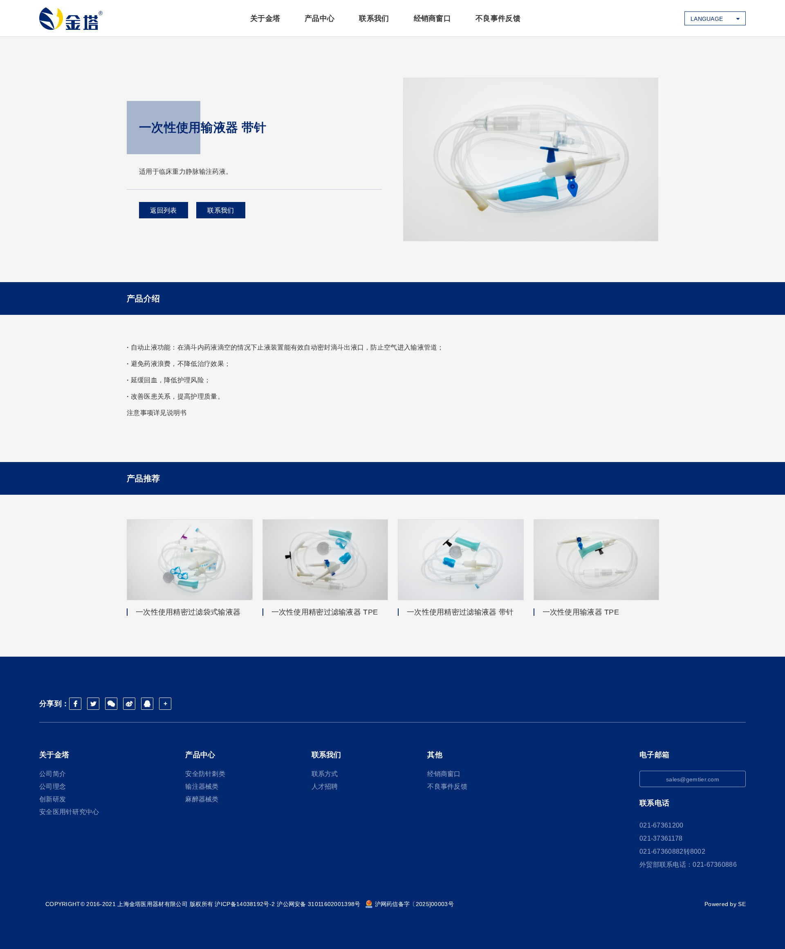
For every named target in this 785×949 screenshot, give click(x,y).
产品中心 (319, 18)
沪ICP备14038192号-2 (245, 904)
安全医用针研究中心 (69, 811)
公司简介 (52, 773)
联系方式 (325, 773)
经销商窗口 (432, 18)
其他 (434, 755)
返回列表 (163, 210)
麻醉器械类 (202, 799)
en (695, 32)
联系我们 (374, 18)
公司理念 (52, 786)
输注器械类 (202, 786)
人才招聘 (325, 786)
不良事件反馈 (497, 18)
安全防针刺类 (205, 773)
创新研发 (52, 799)
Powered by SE (725, 904)
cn (695, 47)
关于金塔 (265, 18)
